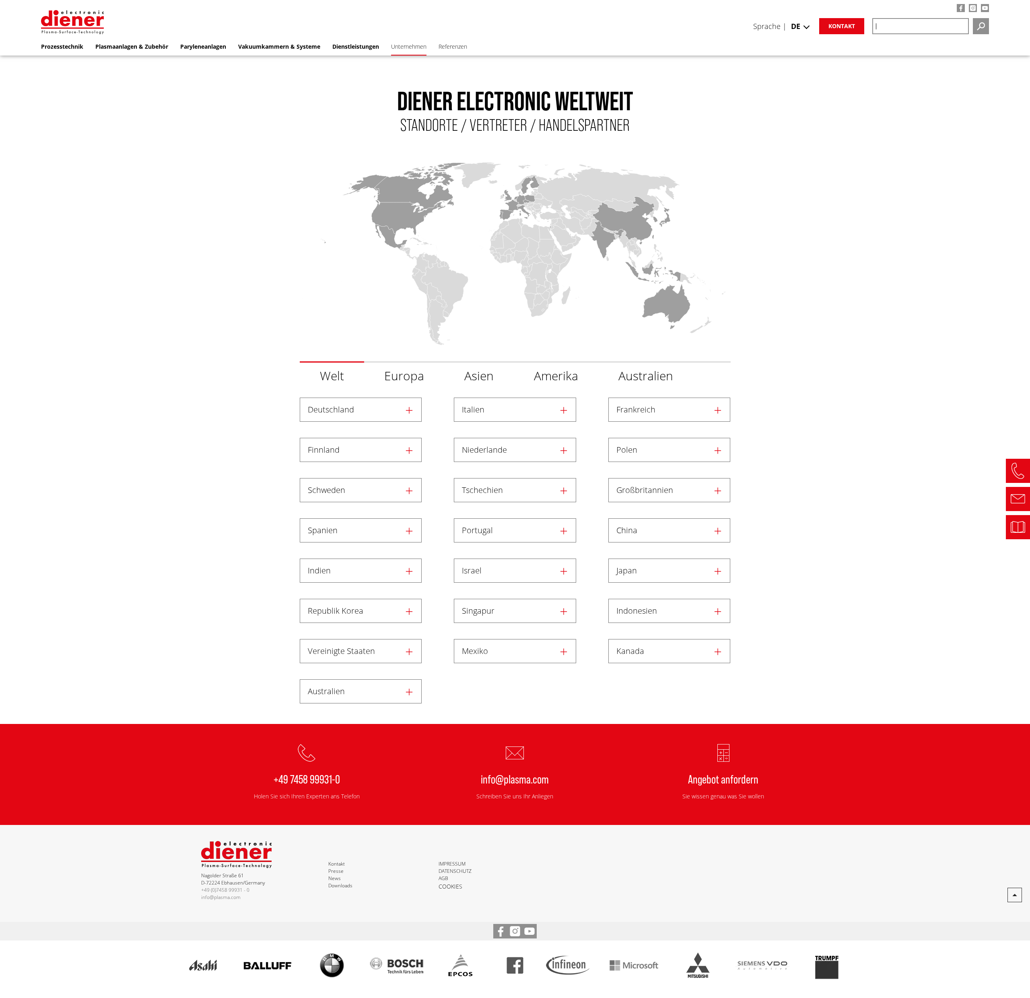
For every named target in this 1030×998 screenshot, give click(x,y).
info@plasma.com (515, 778)
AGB (443, 878)
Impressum (452, 863)
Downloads (340, 885)
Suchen (981, 26)
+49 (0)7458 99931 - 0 (225, 890)
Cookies (450, 886)
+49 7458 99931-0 (307, 778)
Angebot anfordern (723, 778)
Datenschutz (455, 871)
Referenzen (453, 46)
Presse (336, 871)
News (334, 878)
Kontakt (841, 26)
